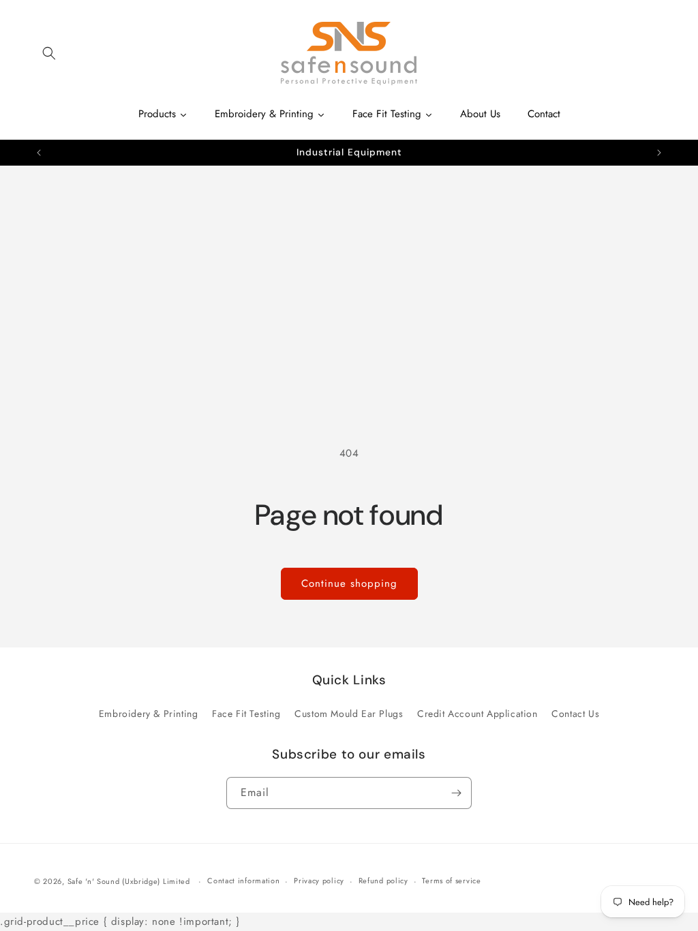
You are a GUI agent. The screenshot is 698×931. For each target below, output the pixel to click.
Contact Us (575, 713)
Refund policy (383, 880)
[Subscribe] (456, 793)
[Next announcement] (659, 153)
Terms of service (451, 880)
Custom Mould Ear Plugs (348, 713)
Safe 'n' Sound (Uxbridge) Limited (128, 881)
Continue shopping (349, 583)
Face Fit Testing (246, 713)
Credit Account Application (477, 713)
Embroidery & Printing (148, 713)
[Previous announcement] (39, 153)
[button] (49, 53)
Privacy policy (319, 880)
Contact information (243, 880)
